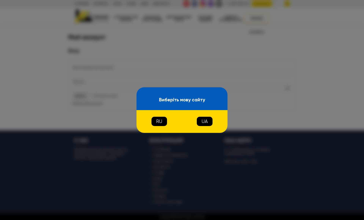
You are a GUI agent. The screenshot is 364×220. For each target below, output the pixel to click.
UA (205, 121)
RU (159, 121)
